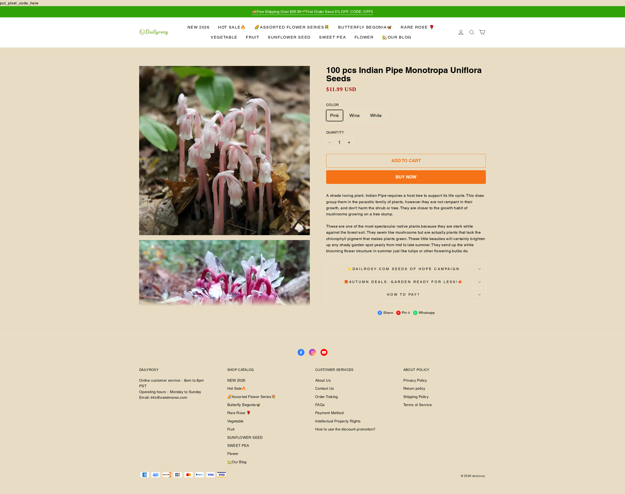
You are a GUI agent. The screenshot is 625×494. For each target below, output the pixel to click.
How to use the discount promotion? (345, 429)
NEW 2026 (199, 27)
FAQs (320, 405)
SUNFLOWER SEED (289, 37)
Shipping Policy (416, 397)
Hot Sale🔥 (232, 27)
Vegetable (224, 37)
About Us (323, 380)
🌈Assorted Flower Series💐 (292, 27)
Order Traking (326, 397)
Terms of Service (417, 405)
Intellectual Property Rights (338, 421)
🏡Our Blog (396, 37)
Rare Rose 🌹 (418, 27)
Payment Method (329, 413)
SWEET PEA (332, 37)
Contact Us (324, 388)
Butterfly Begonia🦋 (365, 27)
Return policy (414, 388)
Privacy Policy (415, 380)
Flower (364, 37)
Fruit (252, 37)
